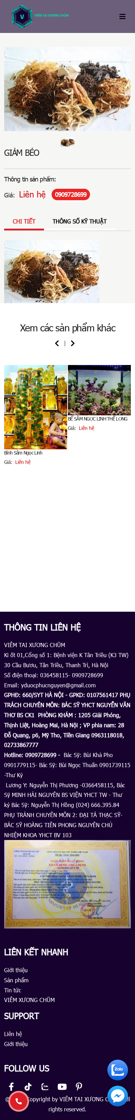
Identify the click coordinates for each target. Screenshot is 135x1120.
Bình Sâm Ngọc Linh (23, 452)
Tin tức (12, 990)
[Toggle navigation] (122, 16)
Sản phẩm (16, 980)
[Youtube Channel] (62, 1087)
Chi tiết (24, 221)
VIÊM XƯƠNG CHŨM (29, 999)
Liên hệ (13, 1033)
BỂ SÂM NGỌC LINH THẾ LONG (97, 418)
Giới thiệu (16, 970)
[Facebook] (11, 1087)
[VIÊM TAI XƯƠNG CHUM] (42, 16)
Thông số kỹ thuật (80, 221)
